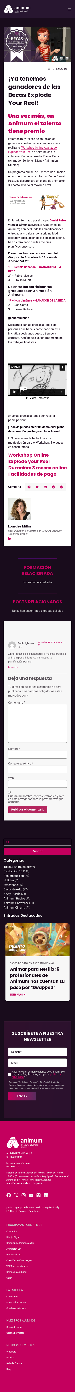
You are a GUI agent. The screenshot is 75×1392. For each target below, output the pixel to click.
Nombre (14, 748)
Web (11, 778)
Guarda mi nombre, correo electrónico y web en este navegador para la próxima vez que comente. (36, 799)
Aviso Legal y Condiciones (20, 1207)
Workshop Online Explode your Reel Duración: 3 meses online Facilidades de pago (37, 464)
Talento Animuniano (41, 963)
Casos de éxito (19, 963)
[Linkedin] (46, 1195)
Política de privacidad (47, 1207)
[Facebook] (8, 1195)
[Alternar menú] (69, 9)
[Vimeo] (38, 1195)
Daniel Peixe (58, 220)
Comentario (16, 702)
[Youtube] (31, 1195)
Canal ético (34, 1211)
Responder (13, 667)
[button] (29, 487)
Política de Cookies (17, 1211)
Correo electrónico (20, 763)
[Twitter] (16, 1195)
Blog (8, 1369)
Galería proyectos (15, 1332)
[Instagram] (23, 1195)
